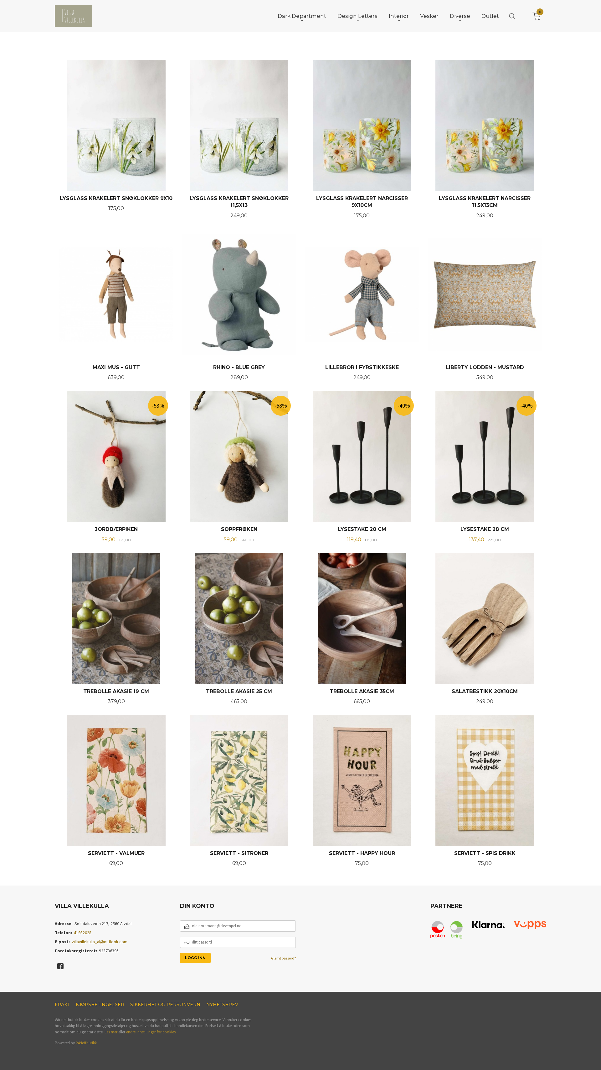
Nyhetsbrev (222, 1004)
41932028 (82, 932)
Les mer (111, 1032)
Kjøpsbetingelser (100, 1004)
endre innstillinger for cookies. (151, 1032)
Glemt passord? (283, 958)
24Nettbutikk (86, 1043)
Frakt (62, 1004)
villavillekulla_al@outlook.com (99, 941)
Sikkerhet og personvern (165, 1004)
